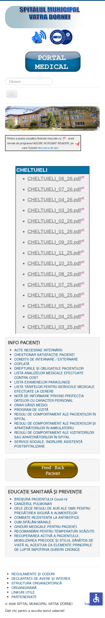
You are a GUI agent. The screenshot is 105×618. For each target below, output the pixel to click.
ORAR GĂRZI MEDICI (31, 405)
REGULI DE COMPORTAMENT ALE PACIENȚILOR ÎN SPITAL (55, 416)
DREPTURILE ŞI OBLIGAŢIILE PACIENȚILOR (49, 368)
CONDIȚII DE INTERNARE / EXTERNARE (46, 359)
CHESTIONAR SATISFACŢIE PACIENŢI (44, 354)
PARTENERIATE (24, 596)
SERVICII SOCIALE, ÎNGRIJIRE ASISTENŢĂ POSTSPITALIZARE (48, 444)
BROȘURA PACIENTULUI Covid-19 (40, 499)
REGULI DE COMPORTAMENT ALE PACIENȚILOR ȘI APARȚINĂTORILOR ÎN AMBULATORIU (55, 425)
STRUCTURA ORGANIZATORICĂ (36, 583)
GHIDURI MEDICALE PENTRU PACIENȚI (45, 526)
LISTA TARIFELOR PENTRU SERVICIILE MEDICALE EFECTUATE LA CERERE (54, 389)
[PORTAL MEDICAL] (52, 61)
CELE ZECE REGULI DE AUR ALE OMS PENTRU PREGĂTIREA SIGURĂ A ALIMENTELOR (52, 510)
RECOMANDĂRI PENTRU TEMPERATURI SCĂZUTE (54, 531)
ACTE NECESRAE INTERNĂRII (38, 350)
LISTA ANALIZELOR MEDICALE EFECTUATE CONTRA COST (49, 375)
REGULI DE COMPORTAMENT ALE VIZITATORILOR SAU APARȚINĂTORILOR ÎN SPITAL (54, 434)
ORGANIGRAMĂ (24, 587)
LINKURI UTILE (23, 592)
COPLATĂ (21, 363)
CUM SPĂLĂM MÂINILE (32, 522)
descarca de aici (48, 147)
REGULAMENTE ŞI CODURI (33, 573)
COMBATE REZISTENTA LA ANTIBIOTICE (46, 517)
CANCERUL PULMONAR (33, 503)
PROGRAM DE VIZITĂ (31, 409)
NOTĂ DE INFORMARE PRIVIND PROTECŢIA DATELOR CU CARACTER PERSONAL (49, 398)
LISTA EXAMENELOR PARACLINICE (42, 382)
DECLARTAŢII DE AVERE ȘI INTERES (40, 578)
